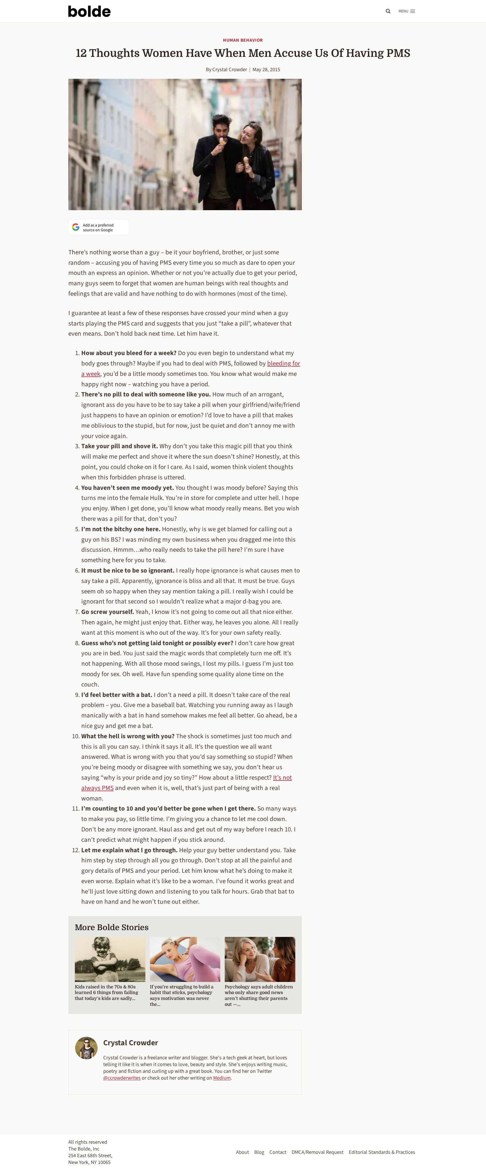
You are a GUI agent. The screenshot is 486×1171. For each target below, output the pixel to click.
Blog (259, 1152)
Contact (277, 1152)
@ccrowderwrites (122, 1078)
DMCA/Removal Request (317, 1152)
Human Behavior (243, 40)
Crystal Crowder (229, 69)
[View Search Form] (388, 11)
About (242, 1152)
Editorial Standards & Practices (382, 1152)
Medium (222, 1078)
